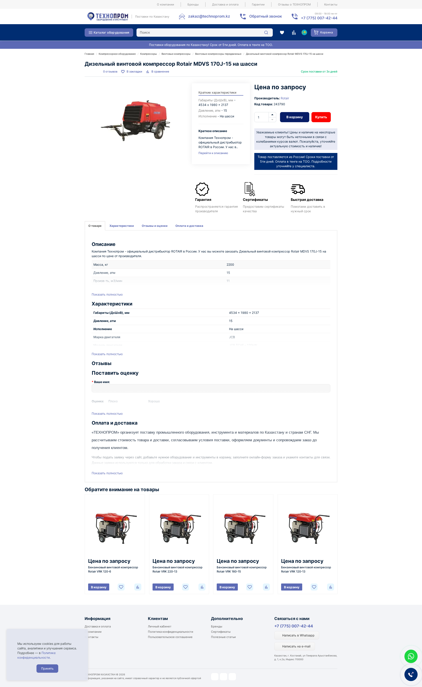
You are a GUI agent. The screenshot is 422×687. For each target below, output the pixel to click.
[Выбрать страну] (304, 32)
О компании (165, 4)
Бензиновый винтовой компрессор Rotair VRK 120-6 (113, 569)
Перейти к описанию (213, 153)
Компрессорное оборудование (117, 53)
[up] (272, 114)
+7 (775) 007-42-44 (293, 626)
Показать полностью (107, 294)
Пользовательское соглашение (170, 637)
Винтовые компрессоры (176, 53)
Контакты (330, 4)
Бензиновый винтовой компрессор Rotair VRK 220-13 (177, 569)
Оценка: (98, 401)
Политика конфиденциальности (170, 631)
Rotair (285, 98)
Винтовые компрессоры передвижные (218, 53)
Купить (321, 117)
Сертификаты (221, 631)
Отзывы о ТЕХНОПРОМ (294, 4)
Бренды (193, 4)
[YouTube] (223, 677)
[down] (272, 119)
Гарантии (258, 4)
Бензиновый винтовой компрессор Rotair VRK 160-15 (242, 569)
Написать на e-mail (295, 646)
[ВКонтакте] (232, 677)
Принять (47, 668)
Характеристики (121, 225)
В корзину (294, 117)
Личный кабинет (159, 626)
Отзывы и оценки (154, 225)
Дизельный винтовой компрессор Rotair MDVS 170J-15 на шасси (284, 53)
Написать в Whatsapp (298, 635)
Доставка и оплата (225, 4)
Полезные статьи (223, 637)
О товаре (95, 225)
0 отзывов (110, 71)
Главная (89, 53)
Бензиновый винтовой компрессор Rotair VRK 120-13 (306, 569)
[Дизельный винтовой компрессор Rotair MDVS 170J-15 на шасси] (136, 121)
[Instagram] (215, 677)
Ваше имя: (102, 382)
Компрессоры (148, 53)
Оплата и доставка (189, 225)
